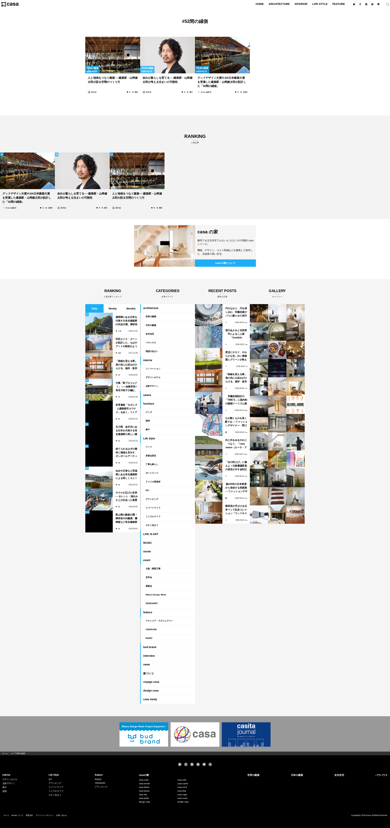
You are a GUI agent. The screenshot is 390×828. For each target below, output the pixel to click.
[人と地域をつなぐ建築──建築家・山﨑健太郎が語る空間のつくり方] (112, 55)
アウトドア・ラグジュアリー (159, 621)
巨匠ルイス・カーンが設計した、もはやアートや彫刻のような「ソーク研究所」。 (126, 343)
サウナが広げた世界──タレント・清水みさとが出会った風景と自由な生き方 (126, 496)
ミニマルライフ (153, 516)
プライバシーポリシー (44, 815)
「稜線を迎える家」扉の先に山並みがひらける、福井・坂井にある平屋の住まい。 (126, 365)
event (146, 560)
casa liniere (144, 787)
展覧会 (149, 586)
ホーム (6, 815)
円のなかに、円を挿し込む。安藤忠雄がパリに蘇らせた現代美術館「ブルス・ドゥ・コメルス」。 (236, 312)
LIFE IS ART (150, 534)
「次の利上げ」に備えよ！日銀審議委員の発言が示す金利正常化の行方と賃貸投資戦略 (236, 466)
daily (94, 308)
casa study (150, 699)
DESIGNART (152, 603)
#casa (368, 815)
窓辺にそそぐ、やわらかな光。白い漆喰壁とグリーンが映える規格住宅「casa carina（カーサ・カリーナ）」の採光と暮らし (236, 356)
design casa (150, 690)
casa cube (144, 780)
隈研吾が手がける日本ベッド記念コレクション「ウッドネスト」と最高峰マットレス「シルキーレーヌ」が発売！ (236, 510)
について (225, 263)
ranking (195, 139)
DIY (147, 490)
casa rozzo (182, 798)
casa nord (182, 787)
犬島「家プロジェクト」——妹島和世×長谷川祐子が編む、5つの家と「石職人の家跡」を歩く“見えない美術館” (126, 387)
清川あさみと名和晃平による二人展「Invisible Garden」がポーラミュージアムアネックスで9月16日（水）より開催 (236, 334)
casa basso (144, 791)
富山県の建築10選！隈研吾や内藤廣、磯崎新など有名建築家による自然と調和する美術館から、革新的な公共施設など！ (126, 518)
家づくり (148, 673)
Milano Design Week (156, 594)
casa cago (182, 794)
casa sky (143, 794)
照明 (148, 421)
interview (149, 655)
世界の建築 (151, 316)
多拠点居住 (151, 455)
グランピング (152, 499)
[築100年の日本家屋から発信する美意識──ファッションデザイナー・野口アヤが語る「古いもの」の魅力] (208, 491)
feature (338, 3)
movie (147, 551)
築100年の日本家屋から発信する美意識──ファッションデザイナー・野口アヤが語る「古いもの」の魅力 (236, 488)
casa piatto (144, 798)
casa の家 (207, 231)
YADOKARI (151, 629)
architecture (279, 3)
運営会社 (29, 815)
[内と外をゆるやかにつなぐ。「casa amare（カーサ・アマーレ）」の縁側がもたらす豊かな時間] (208, 447)
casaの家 (144, 775)
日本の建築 (93, 68)
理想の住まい (152, 351)
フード (149, 447)
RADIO (149, 638)
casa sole (181, 780)
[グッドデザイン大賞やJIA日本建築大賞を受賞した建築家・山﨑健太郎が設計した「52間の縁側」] (222, 55)
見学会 (149, 577)
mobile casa (182, 802)
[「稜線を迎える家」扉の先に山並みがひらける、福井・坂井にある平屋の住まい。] (208, 381)
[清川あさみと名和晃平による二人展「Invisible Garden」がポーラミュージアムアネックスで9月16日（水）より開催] (208, 337)
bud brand (149, 647)
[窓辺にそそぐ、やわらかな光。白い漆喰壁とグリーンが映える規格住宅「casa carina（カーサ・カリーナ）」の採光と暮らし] (208, 359)
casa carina (182, 783)
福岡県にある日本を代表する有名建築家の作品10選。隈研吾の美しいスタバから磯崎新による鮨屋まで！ (126, 321)
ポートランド (152, 473)
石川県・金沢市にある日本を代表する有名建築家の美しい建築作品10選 (126, 431)
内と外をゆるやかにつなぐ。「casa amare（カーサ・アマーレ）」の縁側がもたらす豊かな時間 (236, 444)
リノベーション (153, 368)
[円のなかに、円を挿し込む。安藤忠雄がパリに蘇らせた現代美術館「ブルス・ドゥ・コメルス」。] (208, 315)
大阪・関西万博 (153, 568)
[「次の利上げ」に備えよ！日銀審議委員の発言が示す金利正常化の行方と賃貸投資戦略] (208, 469)
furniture (148, 403)
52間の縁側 (196, 21)
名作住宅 (150, 334)
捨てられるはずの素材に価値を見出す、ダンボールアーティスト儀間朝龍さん (126, 452)
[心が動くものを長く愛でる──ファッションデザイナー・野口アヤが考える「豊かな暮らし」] (208, 425)
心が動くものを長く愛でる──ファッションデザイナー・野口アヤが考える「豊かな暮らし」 (236, 422)
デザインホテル (153, 377)
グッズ (149, 412)
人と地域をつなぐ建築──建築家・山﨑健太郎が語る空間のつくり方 (113, 79)
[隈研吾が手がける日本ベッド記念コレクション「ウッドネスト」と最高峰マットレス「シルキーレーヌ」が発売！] (208, 513)
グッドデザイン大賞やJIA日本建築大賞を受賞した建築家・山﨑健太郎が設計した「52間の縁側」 (221, 82)
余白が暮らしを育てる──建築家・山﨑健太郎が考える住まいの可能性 (167, 79)
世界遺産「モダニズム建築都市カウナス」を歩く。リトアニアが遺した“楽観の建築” (126, 409)
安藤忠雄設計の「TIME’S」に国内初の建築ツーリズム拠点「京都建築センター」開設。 (236, 400)
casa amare (144, 783)
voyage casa (151, 681)
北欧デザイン (152, 386)
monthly (130, 308)
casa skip (181, 791)
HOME (260, 3)
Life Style (320, 3)
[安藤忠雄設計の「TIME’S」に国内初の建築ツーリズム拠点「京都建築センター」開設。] (208, 403)
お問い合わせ (61, 815)
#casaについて (17, 815)
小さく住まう (152, 525)
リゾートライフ (153, 507)
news (146, 664)
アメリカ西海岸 (153, 481)
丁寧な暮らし (152, 464)
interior (301, 3)
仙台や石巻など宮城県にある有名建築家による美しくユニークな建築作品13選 (126, 474)
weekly (113, 308)
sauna (147, 395)
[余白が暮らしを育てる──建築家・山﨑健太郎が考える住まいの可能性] (167, 55)
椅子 (148, 429)
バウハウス (151, 342)
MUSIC (147, 542)
